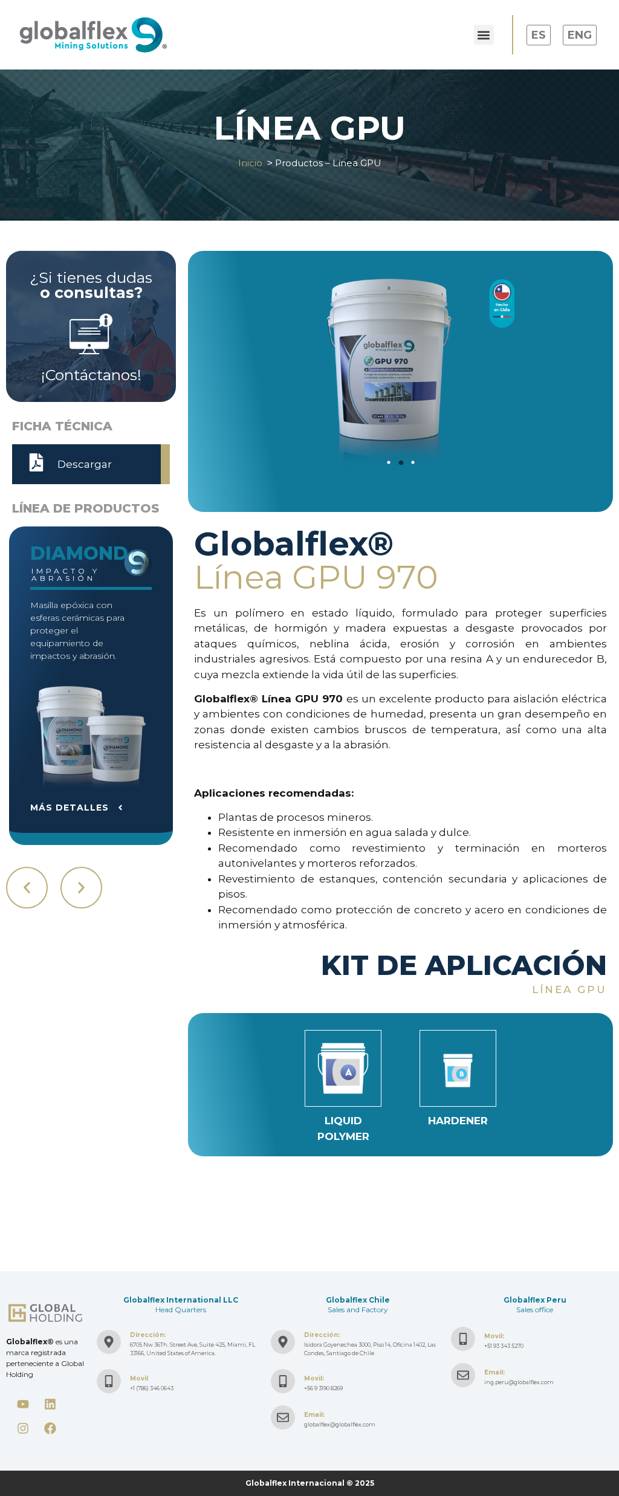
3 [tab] (413, 462)
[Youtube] (23, 1404)
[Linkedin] (50, 1404)
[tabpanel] (401, 372)
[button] (484, 35)
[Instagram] (23, 1428)
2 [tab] (401, 462)
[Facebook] (50, 1428)
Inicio (250, 163)
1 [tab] (389, 462)
